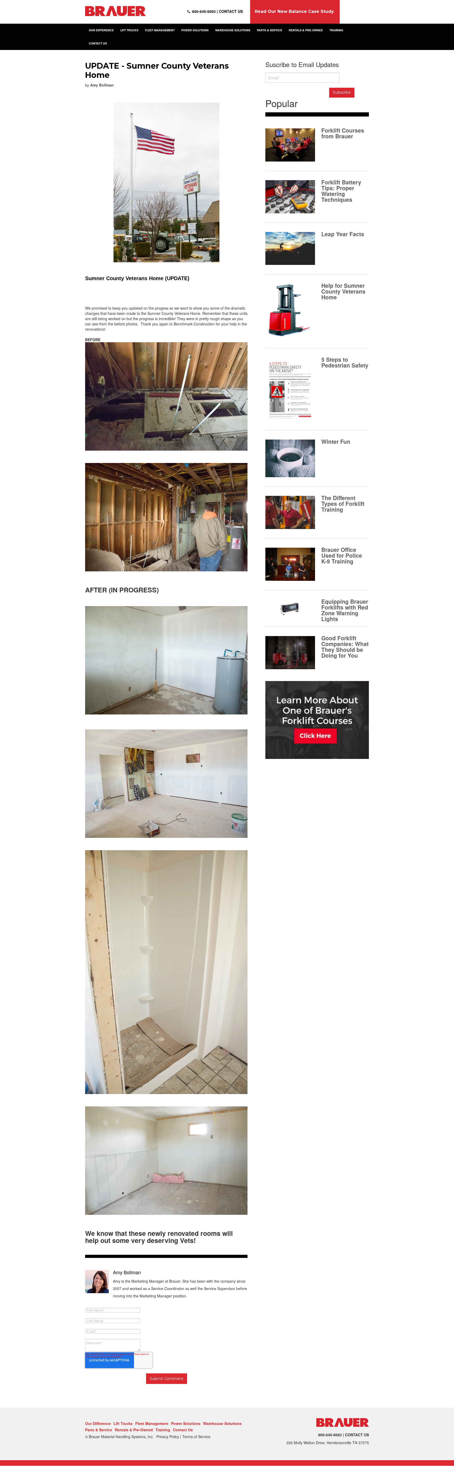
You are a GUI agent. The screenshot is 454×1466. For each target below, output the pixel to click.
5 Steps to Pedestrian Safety (344, 361)
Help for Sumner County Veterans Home (343, 290)
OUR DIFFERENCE (101, 30)
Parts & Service (98, 1429)
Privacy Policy (167, 1436)
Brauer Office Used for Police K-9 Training (341, 555)
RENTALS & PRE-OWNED (306, 30)
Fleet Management (151, 1423)
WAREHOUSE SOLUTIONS (232, 30)
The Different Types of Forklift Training (342, 503)
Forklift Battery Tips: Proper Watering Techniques (341, 190)
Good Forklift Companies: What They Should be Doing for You (345, 646)
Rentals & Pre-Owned (134, 1429)
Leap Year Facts (342, 233)
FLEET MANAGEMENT (160, 30)
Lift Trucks (123, 1423)
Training (163, 1429)
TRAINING (336, 30)
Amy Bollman (102, 85)
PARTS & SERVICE (269, 30)
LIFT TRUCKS (129, 30)
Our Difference (98, 1423)
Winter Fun (335, 440)
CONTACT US (98, 43)
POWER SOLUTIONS (195, 30)
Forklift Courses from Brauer (342, 132)
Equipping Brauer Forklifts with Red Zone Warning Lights (344, 609)
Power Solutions (185, 1423)
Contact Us (183, 1429)
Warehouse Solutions (222, 1423)
